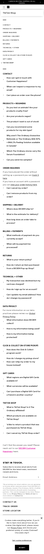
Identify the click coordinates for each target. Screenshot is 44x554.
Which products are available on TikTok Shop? (22, 417)
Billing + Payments (11, 40)
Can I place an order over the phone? (24, 95)
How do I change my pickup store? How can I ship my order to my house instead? (23, 361)
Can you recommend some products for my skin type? (19, 128)
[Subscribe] (38, 477)
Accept (22, 547)
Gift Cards (7, 59)
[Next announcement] (40, 2)
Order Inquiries (10, 32)
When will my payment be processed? (19, 245)
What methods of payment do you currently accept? (23, 237)
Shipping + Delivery (11, 36)
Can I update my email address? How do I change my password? (24, 296)
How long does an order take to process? (21, 221)
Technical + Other (11, 47)
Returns (6, 44)
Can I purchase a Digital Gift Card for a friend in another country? (23, 393)
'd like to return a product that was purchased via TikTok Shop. (23, 426)
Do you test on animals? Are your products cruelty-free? (22, 109)
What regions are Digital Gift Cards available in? (23, 379)
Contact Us (19, 496)
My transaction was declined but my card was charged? (23, 282)
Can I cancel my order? (17, 188)
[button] (4, 7)
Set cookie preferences (22, 540)
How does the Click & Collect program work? (20, 351)
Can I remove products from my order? (22, 195)
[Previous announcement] (3, 2)
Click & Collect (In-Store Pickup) (17, 55)
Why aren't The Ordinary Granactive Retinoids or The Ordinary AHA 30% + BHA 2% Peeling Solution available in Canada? (23, 140)
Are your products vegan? (19, 116)
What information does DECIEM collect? (21, 321)
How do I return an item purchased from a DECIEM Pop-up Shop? (23, 266)
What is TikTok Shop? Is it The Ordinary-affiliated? (20, 409)
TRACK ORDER (10, 506)
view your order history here (24, 185)
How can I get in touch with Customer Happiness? (19, 79)
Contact (6, 25)
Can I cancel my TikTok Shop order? (23, 433)
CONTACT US (10, 502)
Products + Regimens (12, 29)
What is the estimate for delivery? (22, 214)
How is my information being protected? (20, 335)
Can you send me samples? (19, 160)
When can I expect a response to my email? (24, 88)
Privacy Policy (17, 494)
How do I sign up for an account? (22, 289)
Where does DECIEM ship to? (20, 209)
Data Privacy (8, 51)
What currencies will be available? (22, 386)
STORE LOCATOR (12, 511)
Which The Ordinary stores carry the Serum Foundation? (24, 153)
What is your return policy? (19, 259)
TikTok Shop (8, 63)
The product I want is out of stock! (23, 121)
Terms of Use (30, 494)
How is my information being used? (23, 328)
